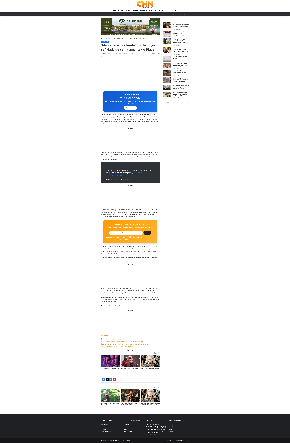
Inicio (114, 10)
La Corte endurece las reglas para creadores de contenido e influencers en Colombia (180, 65)
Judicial (135, 10)
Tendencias (178, 14)
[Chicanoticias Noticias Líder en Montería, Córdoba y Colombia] (145, 4)
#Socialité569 (140, 173)
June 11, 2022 (127, 179)
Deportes (124, 14)
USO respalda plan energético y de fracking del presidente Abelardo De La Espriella (181, 87)
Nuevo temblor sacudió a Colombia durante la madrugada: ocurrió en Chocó (180, 33)
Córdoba (128, 10)
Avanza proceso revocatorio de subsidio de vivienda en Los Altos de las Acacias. (125, 344)
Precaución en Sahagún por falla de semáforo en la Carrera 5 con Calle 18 (181, 72)
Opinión (149, 14)
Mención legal (104, 424)
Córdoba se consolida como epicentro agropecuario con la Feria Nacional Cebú (180, 94)
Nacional (142, 10)
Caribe (119, 14)
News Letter (104, 427)
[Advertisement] (130, 139)
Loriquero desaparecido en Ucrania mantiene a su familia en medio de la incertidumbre (181, 79)
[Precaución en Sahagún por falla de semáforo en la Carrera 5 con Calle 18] (167, 73)
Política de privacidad (106, 431)
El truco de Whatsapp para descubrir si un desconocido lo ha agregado (122, 339)
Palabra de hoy (155, 14)
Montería (120, 10)
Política (162, 14)
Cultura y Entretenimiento (134, 14)
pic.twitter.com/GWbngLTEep (114, 175)
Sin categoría (108, 38)
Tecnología (171, 14)
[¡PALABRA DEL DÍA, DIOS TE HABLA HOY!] (167, 59)
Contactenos (104, 429)
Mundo (143, 14)
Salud (166, 14)
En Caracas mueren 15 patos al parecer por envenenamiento (119, 346)
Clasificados (185, 14)
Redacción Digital (106, 53)
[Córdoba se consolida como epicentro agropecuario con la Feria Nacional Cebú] (167, 94)
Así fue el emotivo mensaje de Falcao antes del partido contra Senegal (122, 341)
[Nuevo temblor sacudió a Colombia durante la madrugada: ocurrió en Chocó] (167, 34)
